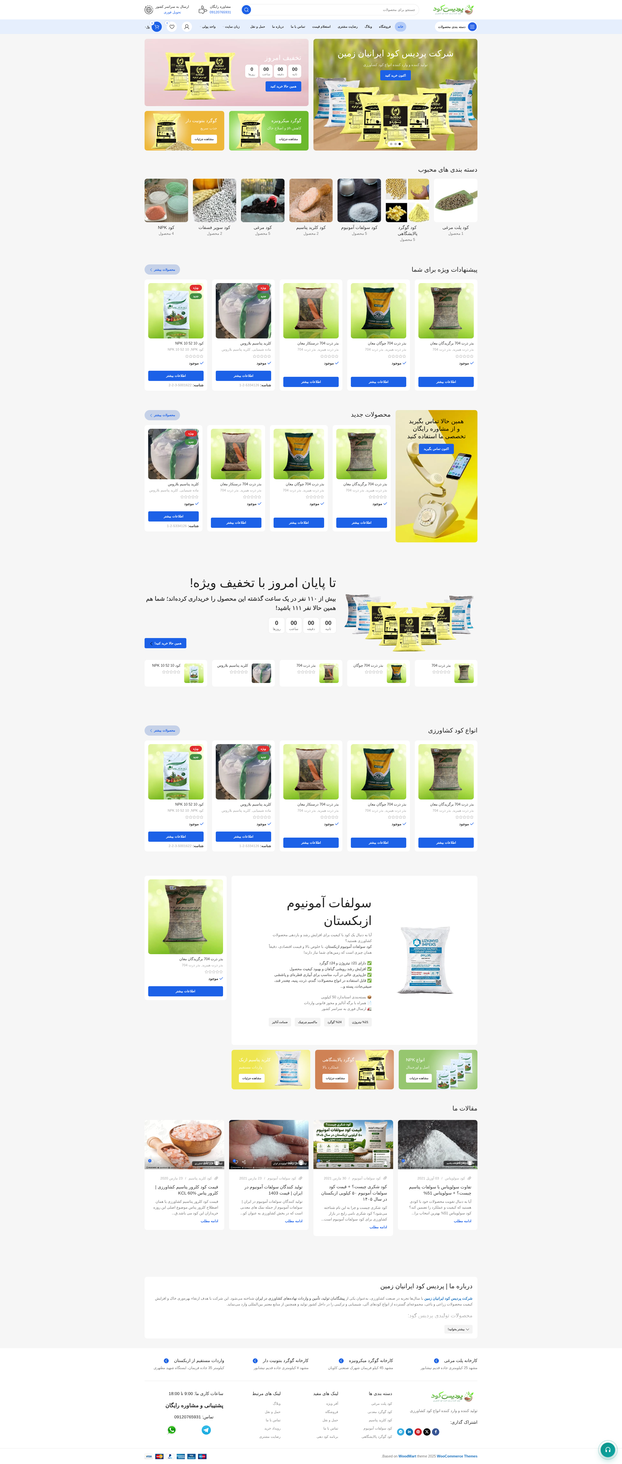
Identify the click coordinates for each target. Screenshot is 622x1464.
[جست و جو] (246, 9)
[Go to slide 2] (395, 144)
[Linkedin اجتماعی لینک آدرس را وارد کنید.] (409, 1432)
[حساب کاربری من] (186, 27)
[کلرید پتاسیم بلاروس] (261, 673)
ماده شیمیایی (261, 349)
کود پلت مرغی (381, 1403)
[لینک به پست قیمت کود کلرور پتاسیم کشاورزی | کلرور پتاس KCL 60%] (184, 1144)
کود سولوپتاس (455, 1178)
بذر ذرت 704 (441, 349)
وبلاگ (277, 1403)
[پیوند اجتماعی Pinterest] (418, 1432)
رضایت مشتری (270, 1437)
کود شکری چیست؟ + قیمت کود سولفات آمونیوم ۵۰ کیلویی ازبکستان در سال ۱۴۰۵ (354, 1192)
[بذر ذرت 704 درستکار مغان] (311, 310)
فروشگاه (331, 1412)
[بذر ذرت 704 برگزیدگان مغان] (446, 310)
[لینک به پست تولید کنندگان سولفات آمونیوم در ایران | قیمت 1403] (269, 1144)
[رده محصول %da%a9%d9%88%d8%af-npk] (166, 209)
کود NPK (197, 349)
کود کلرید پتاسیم (200, 1178)
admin (461, 1162)
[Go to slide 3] (391, 144)
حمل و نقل (330, 1420)
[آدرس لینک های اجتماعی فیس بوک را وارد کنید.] (435, 1432)
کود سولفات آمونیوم (366, 1178)
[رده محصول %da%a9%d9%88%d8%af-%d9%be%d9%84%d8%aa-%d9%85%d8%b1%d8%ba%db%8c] (455, 209)
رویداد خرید (272, 1428)
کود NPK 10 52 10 (189, 343)
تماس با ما (330, 1428)
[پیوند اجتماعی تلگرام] (400, 1432)
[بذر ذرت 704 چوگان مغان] (378, 310)
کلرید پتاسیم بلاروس (255, 343)
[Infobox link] (215, 9)
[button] (471, 95)
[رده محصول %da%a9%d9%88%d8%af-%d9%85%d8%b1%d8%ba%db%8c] (263, 209)
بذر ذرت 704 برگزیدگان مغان (452, 343)
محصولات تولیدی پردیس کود (441, 1316)
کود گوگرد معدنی (380, 1412)
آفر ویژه (332, 1403)
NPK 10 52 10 (178, 349)
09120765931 (187, 1416)
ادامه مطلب (462, 1221)
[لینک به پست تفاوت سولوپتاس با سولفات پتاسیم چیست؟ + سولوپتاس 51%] (438, 1144)
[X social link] (427, 1432)
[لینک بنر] (227, 72)
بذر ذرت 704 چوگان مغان (387, 343)
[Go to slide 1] (399, 144)
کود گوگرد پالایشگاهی (377, 1437)
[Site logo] (453, 9)
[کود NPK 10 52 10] (194, 673)
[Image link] (452, 1396)
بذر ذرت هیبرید (463, 349)
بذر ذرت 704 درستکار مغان (318, 343)
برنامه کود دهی (327, 1437)
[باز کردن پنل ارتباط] (608, 1450)
